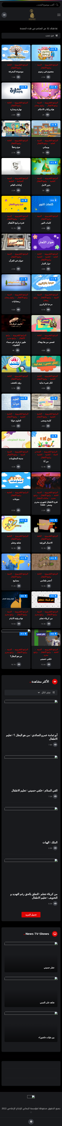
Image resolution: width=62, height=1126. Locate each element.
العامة (9, 65)
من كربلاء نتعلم (46, 618)
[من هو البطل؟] (16, 637)
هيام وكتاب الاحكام (46, 109)
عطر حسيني (49, 967)
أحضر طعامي (46, 580)
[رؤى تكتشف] (16, 364)
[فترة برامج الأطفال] (16, 204)
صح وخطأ (16, 147)
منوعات (16, 499)
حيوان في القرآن (16, 260)
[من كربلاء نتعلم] (45, 599)
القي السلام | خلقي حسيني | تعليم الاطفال (34, 790)
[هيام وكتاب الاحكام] (45, 90)
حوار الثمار (46, 263)
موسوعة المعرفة (16, 71)
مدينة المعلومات (16, 458)
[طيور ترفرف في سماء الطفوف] (16, 323)
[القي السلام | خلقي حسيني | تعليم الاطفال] (31, 770)
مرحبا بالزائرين (46, 304)
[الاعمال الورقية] (45, 524)
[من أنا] (45, 439)
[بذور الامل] (45, 166)
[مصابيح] (16, 562)
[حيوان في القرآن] (16, 242)
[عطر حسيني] (31, 957)
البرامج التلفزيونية (51, 65)
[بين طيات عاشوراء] (31, 1027)
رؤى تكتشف (16, 383)
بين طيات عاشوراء (46, 1037)
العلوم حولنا (16, 420)
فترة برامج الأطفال (16, 223)
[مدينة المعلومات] (16, 439)
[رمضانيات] (16, 282)
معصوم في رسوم (46, 71)
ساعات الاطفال (42, 498)
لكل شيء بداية (46, 383)
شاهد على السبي (47, 1002)
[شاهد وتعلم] (16, 524)
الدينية (39, 65)
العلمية (52, 181)
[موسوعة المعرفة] (16, 53)
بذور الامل (46, 185)
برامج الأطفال (46, 68)
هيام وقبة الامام (16, 618)
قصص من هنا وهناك (45, 342)
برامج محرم (11, 338)
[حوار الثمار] (45, 242)
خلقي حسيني (46, 659)
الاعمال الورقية (46, 542)
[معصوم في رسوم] (45, 53)
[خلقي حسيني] (45, 637)
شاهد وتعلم (16, 542)
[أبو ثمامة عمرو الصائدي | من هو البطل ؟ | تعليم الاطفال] (31, 715)
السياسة (20, 181)
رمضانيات (16, 301)
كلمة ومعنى (46, 420)
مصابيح (16, 580)
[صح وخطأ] (16, 128)
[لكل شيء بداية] (45, 364)
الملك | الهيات (50, 842)
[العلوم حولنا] (16, 402)
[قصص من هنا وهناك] (45, 323)
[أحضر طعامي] (45, 562)
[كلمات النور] (45, 204)
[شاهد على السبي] (31, 992)
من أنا (46, 461)
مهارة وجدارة (16, 109)
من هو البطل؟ (16, 656)
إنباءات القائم (16, 185)
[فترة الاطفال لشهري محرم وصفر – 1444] (45, 480)
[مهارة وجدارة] (16, 90)
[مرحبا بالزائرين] (45, 282)
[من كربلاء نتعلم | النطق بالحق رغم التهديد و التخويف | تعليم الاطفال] (31, 874)
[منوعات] (16, 480)
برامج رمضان (39, 105)
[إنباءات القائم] (16, 166)
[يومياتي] (45, 128)
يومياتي (46, 147)
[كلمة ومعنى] (45, 402)
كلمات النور (46, 223)
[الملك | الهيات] (31, 822)
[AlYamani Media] (32, 15)
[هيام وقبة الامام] (16, 599)
